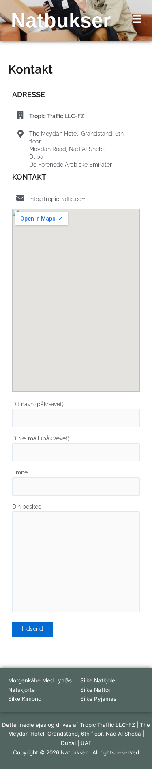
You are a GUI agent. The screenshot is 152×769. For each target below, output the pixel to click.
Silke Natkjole (97, 680)
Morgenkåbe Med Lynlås (40, 680)
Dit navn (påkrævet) (38, 404)
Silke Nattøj (95, 690)
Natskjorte (21, 690)
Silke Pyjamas (98, 698)
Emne (20, 472)
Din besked (27, 506)
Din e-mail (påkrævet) (40, 438)
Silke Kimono (24, 698)
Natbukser (61, 20)
